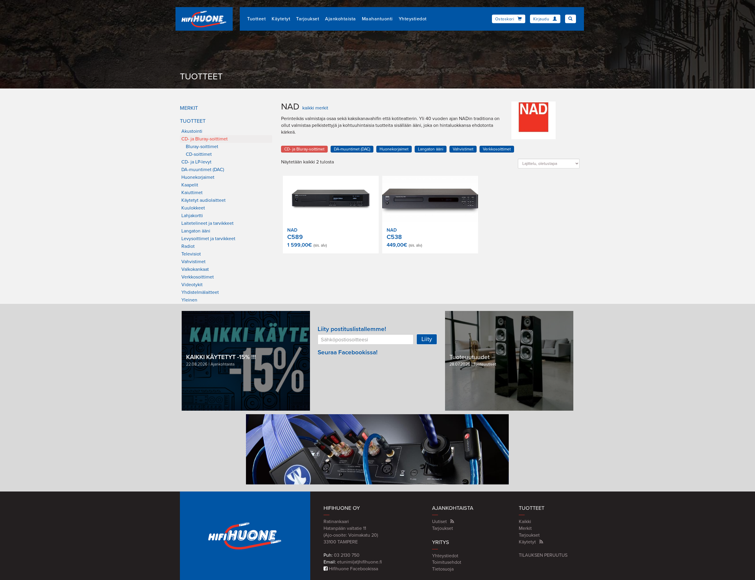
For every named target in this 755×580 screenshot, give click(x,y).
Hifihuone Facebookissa (353, 569)
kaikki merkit (315, 108)
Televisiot (191, 254)
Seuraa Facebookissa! (348, 352)
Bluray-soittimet (202, 147)
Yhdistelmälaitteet (200, 292)
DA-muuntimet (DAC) (202, 170)
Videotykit (192, 285)
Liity (426, 339)
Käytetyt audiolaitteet (203, 200)
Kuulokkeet (193, 208)
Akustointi (191, 131)
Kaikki (525, 522)
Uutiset (439, 522)
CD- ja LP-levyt (196, 162)
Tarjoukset (307, 19)
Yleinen (189, 300)
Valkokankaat (195, 269)
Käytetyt (281, 19)
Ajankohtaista (340, 19)
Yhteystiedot (413, 19)
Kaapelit (189, 185)
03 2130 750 (347, 555)
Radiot (188, 246)
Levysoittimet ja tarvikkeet (208, 239)
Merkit (189, 108)
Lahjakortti (192, 216)
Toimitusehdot (446, 562)
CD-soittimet (199, 154)
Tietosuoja (443, 569)
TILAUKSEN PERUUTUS (543, 555)
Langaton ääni (195, 231)
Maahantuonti (377, 19)
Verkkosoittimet (197, 277)
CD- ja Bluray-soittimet (204, 139)
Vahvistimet (193, 262)
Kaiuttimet (192, 193)
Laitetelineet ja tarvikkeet (207, 223)
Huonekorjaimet (197, 177)
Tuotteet (256, 19)
